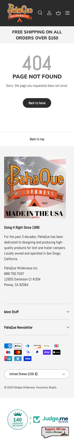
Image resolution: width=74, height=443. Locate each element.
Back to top (37, 139)
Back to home (37, 103)
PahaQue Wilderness (24, 387)
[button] (58, 12)
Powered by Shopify (46, 387)
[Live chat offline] (55, 432)
